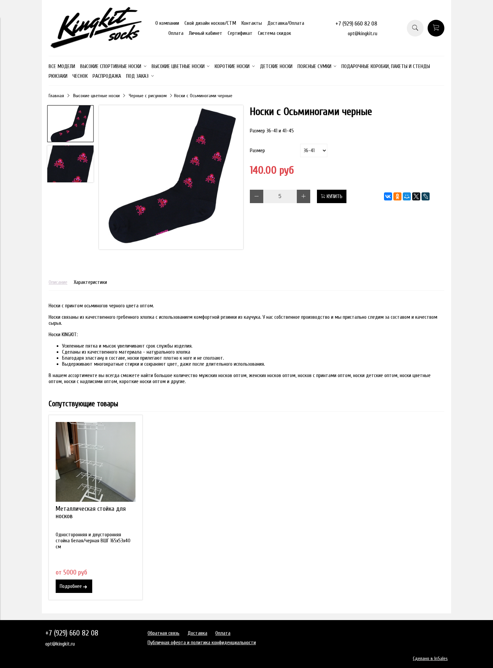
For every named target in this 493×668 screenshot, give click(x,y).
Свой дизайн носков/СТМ (210, 23)
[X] (416, 196)
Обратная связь (163, 633)
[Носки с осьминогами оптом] (171, 178)
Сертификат (240, 33)
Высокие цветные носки (96, 96)
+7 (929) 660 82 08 (356, 23)
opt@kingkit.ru (362, 34)
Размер (257, 150)
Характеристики (90, 282)
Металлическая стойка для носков (91, 512)
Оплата (175, 33)
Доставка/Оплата (285, 23)
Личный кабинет (205, 33)
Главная (56, 96)
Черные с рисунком (148, 96)
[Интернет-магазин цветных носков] (96, 47)
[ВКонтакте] (388, 196)
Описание (58, 282)
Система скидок (274, 33)
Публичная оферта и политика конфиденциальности (202, 643)
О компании (167, 23)
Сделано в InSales (430, 658)
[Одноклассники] (397, 196)
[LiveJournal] (426, 196)
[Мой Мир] (407, 196)
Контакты (251, 23)
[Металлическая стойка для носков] (95, 462)
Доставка (197, 633)
